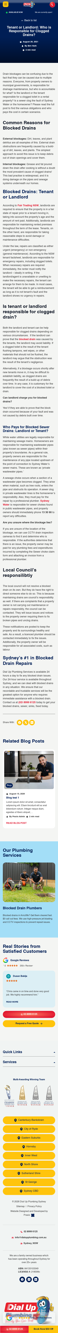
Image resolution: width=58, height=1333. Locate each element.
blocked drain (27, 339)
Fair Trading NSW (28, 205)
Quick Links (12, 1052)
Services (9, 1062)
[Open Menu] (5, 4)
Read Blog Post (16, 823)
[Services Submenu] (54, 1061)
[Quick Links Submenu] (54, 1051)
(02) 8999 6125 (27, 702)
